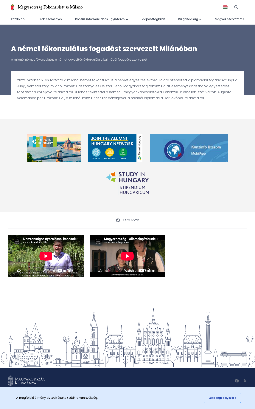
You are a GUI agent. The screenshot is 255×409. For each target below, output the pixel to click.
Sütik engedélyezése (222, 398)
